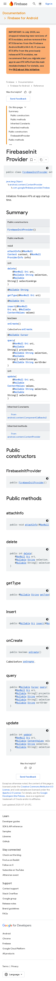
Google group (9, 898)
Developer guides (11, 821)
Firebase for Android (22, 18)
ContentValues (16, 312)
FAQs (5, 913)
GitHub (5, 841)
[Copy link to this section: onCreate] (26, 641)
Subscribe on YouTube (13, 870)
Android (6, 933)
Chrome (6, 938)
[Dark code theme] (47, 168)
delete (11, 268)
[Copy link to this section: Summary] (31, 213)
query (10, 340)
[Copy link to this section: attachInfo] (27, 513)
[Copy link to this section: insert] (19, 612)
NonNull (28, 251)
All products (8, 953)
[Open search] (34, 4)
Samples (6, 831)
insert (11, 306)
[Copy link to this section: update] (22, 723)
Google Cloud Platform (13, 948)
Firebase (10, 82)
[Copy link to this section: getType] (24, 583)
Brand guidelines (10, 908)
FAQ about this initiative (26, 69)
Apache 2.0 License (11, 793)
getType (12, 295)
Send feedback (18, 98)
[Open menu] (5, 3)
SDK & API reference (12, 826)
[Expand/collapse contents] (25, 107)
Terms (5, 966)
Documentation (13, 13)
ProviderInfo (15, 257)
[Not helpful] (30, 92)
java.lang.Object (14, 181)
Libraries (6, 836)
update (11, 376)
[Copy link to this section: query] (19, 676)
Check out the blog (11, 855)
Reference (39, 85)
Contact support (10, 888)
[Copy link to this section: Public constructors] (39, 456)
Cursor (24, 334)
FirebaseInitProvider (35, 172)
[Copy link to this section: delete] (20, 542)
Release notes (9, 903)
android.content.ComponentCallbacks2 (27, 417)
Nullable (19, 274)
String (29, 274)
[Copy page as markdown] (41, 159)
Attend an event (10, 875)
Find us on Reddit (10, 860)
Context (12, 254)
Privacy (14, 966)
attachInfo (14, 251)
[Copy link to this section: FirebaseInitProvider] (44, 471)
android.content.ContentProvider (25, 184)
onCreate (12, 323)
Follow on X (8, 865)
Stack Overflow (10, 893)
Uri (26, 271)
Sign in (48, 3)
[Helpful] (25, 92)
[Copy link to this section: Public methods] (45, 499)
